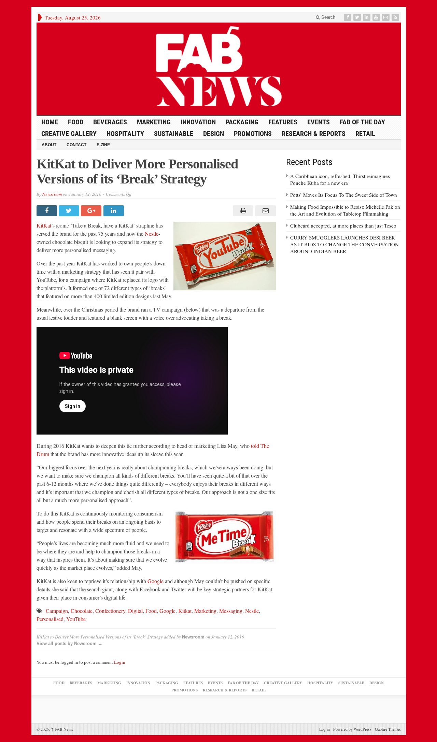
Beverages (110, 122)
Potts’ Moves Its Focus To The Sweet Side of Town (343, 194)
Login (119, 662)
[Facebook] (348, 17)
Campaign (57, 610)
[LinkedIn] (367, 17)
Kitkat (185, 610)
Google (155, 581)
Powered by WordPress (352, 729)
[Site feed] (396, 17)
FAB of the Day (362, 122)
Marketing (154, 122)
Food (75, 122)
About (49, 144)
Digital (135, 610)
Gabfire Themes (388, 729)
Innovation (198, 122)
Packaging (242, 122)
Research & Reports (314, 133)
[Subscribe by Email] (386, 17)
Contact (76, 144)
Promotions (253, 133)
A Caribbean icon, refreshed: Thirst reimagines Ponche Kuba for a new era (340, 179)
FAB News (62, 729)
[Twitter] (358, 17)
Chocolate (82, 610)
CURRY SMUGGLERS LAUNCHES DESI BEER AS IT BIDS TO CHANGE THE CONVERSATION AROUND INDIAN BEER (344, 244)
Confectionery (110, 610)
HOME (49, 122)
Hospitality (125, 133)
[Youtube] (377, 17)
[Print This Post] (242, 210)
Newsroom (52, 194)
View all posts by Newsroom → (69, 643)
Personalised (50, 618)
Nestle (151, 233)
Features (282, 122)
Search (327, 17)
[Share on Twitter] (70, 210)
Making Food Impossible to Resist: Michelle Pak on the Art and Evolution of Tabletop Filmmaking (345, 210)
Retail (365, 133)
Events (318, 122)
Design (213, 133)
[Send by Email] (264, 210)
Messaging (230, 610)
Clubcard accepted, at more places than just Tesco (343, 225)
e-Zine (103, 144)
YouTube (76, 618)
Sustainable (173, 133)
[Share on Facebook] (48, 210)
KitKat (44, 225)
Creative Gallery (69, 133)
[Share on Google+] (92, 210)
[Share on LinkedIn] (114, 210)
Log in (324, 729)
